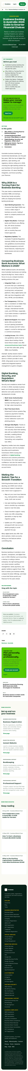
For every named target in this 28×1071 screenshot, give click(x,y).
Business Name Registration (12, 916)
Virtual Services (10, 934)
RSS (13, 1046)
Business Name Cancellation (12, 1027)
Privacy (7, 1044)
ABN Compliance (9, 1012)
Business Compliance (11, 1010)
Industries (7, 902)
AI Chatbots (8, 979)
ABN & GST (8, 923)
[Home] (2, 9)
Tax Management (9, 1004)
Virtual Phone (8, 939)
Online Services (9, 946)
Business (4, 643)
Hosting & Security (11, 984)
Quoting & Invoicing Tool (11, 1000)
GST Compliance (9, 1029)
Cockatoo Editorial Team (9, 44)
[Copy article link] (3, 633)
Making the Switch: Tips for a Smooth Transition (14, 143)
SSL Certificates (9, 991)
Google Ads (8, 957)
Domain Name (8, 950)
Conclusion (8, 147)
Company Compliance (11, 1018)
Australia (10, 643)
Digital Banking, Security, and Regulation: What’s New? (14, 140)
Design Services (9, 961)
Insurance (7, 1007)
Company (7, 918)
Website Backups (9, 995)
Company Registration (11, 921)
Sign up (22, 4)
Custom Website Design (11, 963)
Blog (5, 9)
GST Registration (9, 927)
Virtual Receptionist (10, 941)
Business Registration (12, 910)
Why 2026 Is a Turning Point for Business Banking (14, 132)
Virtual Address (9, 936)
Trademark (8, 929)
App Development (10, 970)
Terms (12, 1044)
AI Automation (9, 973)
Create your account (11, 670)
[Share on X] (6, 633)
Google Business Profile (11, 959)
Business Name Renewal (11, 1022)
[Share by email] (13, 633)
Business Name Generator (12, 914)
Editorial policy (13, 1041)
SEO (6, 955)
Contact (20, 1041)
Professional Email (10, 952)
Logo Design (8, 965)
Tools (6, 907)
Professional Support (12, 998)
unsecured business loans (13, 345)
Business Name (9, 912)
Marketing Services (11, 944)
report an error (7, 622)
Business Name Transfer (11, 1025)
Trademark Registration (11, 931)
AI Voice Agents (9, 981)
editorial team (17, 620)
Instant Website (9, 948)
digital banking (15, 455)
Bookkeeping (8, 1002)
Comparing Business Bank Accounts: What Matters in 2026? (15, 136)
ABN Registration (9, 925)
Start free (8, 113)
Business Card (9, 967)
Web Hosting (8, 986)
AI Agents (7, 977)
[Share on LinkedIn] (10, 633)
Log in (14, 4)
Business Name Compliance (12, 1020)
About (6, 1041)
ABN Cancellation (9, 1016)
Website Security (9, 993)
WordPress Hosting (10, 989)
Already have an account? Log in (13, 118)
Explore (7, 900)
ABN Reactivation (9, 1014)
